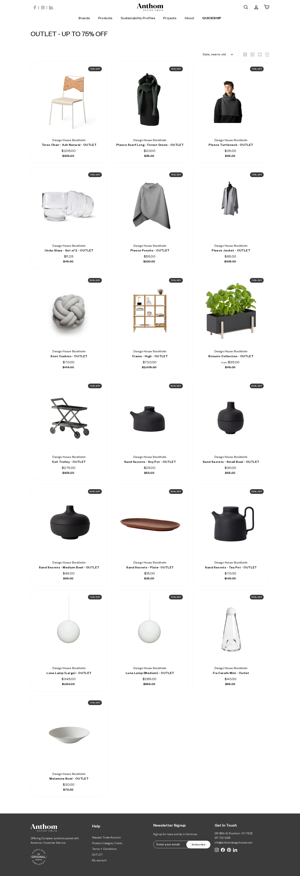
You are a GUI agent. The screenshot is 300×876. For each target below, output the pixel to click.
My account (99, 861)
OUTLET (97, 855)
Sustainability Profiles (138, 19)
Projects (169, 19)
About (189, 19)
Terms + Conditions (104, 849)
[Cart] (266, 7)
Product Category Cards (107, 843)
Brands (84, 19)
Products (105, 19)
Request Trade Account (106, 838)
